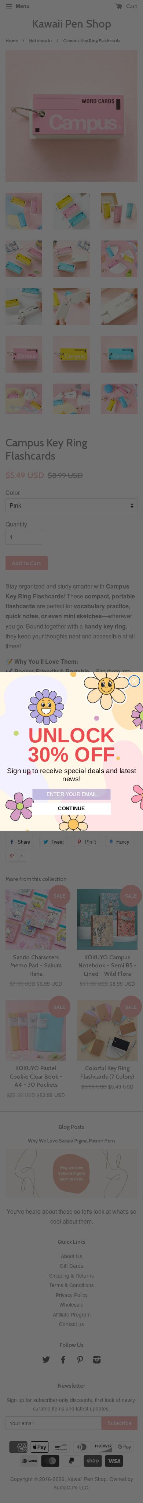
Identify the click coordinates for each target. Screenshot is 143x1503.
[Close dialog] (134, 681)
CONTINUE (71, 809)
